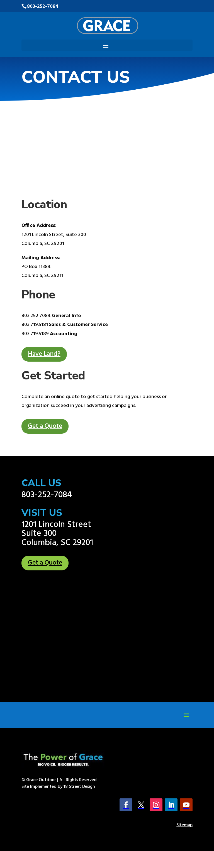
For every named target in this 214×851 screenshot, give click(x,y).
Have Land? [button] (44, 354)
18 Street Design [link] (79, 786)
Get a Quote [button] (45, 426)
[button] (105, 45)
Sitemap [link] (184, 825)
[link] (107, 26)
